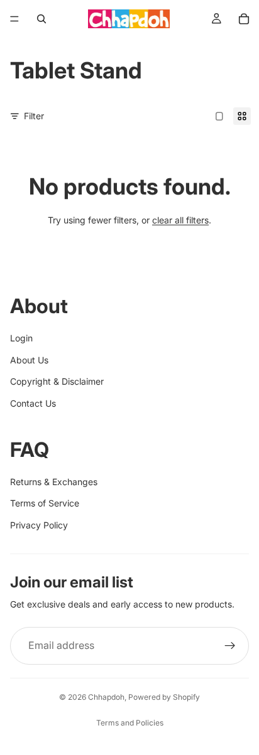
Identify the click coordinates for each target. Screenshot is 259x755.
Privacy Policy (39, 525)
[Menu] (14, 18)
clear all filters (180, 220)
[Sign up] (230, 646)
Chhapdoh (106, 697)
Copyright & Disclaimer (57, 381)
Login (21, 338)
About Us (29, 360)
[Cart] (244, 19)
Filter (34, 115)
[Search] (41, 19)
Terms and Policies (129, 722)
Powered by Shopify (164, 697)
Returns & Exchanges (53, 481)
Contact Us (33, 403)
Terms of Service (44, 503)
